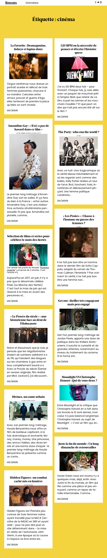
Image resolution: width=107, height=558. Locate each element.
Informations (32, 2)
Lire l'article (12, 110)
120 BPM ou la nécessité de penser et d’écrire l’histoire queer (79, 49)
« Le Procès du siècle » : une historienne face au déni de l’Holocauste (28, 320)
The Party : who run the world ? (78, 132)
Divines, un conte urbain (28, 397)
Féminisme (28, 53)
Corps (74, 56)
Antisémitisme (23, 327)
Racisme (34, 133)
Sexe (35, 243)
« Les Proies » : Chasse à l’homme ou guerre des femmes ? (78, 220)
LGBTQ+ (33, 53)
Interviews (28, 133)
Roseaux (11, 2)
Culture (23, 53)
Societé (39, 133)
